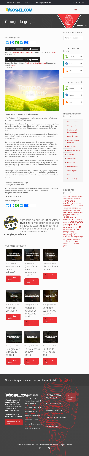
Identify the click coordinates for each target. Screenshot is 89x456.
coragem (74, 208)
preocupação (67, 229)
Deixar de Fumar (72, 136)
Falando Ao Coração (74, 150)
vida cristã (69, 241)
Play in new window (18, 52)
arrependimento (68, 199)
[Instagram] (83, 3)
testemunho (76, 239)
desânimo (66, 210)
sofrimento (67, 239)
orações (77, 222)
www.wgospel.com (31, 411)
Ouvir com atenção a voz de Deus (50, 310)
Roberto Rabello (72, 167)
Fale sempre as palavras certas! (32, 352)
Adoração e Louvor (73, 126)
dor (71, 210)
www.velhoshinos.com (32, 415)
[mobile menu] (76, 10)
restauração (67, 234)
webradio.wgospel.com (33, 428)
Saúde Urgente (72, 171)
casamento (76, 199)
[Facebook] (76, 3)
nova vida (73, 217)
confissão (73, 206)
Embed (53, 52)
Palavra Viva (71, 163)
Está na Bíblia (71, 146)
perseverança (67, 227)
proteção (66, 232)
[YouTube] (80, 3)
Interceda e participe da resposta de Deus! (30, 312)
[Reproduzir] (8, 49)
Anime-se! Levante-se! (11, 309)
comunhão (69, 201)
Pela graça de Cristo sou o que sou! (13, 352)
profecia (75, 229)
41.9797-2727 (28, 2)
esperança (76, 210)
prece (76, 227)
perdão (73, 224)
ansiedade (79, 197)
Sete (68, 175)
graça (81, 212)
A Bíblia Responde (73, 122)
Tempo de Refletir (73, 179)
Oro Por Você (71, 158)
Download (29, 52)
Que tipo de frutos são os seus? (49, 352)
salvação (68, 236)
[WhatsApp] (73, 3)
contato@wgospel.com (43, 2)
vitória (71, 244)
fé (71, 212)
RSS (14, 54)
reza (74, 234)
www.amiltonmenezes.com (34, 424)
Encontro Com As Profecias (73, 141)
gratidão (76, 212)
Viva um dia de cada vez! (50, 268)
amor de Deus (69, 196)
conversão (67, 208)
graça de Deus (69, 215)
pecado (66, 225)
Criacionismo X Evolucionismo (72, 131)
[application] (22, 49)
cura (80, 208)
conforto (80, 206)
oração (75, 219)
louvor (77, 215)
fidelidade (67, 212)
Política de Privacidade (38, 441)
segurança (78, 237)
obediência (67, 219)
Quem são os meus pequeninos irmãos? (30, 271)
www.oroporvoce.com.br (33, 407)
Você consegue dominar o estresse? (13, 269)
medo (66, 216)
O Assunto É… (71, 154)
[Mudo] (30, 49)
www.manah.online (31, 420)
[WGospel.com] (19, 9)
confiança (68, 203)
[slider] (35, 49)
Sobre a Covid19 (53, 441)
